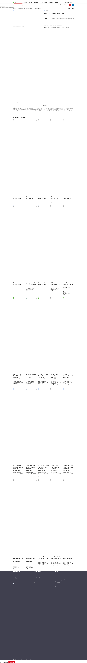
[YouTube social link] (44, 0)
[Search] (73, 2)
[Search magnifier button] (22, 5)
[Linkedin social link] (45, 0)
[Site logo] (14, 2)
